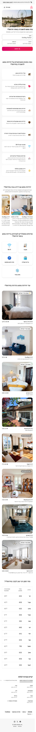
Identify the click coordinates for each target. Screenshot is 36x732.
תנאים (14, 726)
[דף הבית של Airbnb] (31, 7)
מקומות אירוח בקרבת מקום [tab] (26, 680)
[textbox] (25, 44)
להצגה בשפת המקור (8, 2)
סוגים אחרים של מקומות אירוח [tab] (9, 680)
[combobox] (17, 38)
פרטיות (19, 726)
